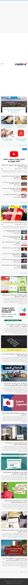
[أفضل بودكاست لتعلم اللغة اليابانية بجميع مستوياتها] (24, 243)
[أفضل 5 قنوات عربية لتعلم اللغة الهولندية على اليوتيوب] (21, 133)
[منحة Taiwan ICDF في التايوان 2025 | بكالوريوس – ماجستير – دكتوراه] (14, 314)
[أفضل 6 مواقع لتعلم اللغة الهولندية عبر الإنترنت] (24, 196)
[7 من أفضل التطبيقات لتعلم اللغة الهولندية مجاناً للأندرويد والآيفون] (24, 177)
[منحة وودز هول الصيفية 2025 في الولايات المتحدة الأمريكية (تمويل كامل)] (24, 255)
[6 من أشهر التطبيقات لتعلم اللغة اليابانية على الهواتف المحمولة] (14, 343)
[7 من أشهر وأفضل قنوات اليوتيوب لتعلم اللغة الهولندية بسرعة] (14, 155)
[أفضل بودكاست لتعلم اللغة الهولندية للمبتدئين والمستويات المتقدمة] (7, 120)
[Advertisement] (14, 16)
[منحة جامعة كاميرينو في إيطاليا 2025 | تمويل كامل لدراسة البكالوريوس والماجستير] (14, 548)
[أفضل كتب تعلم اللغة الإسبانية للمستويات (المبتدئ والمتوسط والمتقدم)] (14, 490)
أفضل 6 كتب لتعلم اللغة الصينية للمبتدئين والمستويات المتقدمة (11, 189)
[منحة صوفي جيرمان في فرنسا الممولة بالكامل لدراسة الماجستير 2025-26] (24, 238)
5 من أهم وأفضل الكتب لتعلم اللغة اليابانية (15, 222)
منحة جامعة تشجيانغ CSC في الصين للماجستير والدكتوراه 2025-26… (12, 231)
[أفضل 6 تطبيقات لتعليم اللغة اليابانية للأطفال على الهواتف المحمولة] (14, 284)
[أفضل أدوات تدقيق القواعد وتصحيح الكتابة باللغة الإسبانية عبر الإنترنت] (14, 462)
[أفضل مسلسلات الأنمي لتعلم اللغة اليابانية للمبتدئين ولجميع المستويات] (24, 261)
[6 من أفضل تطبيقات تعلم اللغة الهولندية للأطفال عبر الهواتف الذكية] (7, 133)
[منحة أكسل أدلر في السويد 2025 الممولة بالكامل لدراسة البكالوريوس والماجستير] (14, 373)
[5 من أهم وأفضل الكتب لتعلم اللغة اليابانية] (14, 213)
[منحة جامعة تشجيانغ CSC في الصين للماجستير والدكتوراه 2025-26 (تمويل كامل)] (24, 232)
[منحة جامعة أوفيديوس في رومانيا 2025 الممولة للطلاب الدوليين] (14, 432)
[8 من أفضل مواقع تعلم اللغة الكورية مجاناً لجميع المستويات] (21, 120)
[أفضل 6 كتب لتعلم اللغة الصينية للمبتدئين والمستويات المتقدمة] (24, 190)
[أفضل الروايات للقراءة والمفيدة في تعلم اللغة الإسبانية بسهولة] (14, 519)
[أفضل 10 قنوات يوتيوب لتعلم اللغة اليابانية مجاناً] (24, 249)
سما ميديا (9, 582)
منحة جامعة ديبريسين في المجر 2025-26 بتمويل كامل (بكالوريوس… (11, 183)
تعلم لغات (25, 149)
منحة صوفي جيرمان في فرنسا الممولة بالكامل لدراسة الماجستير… (11, 237)
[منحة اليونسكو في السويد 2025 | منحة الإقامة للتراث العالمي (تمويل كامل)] (14, 104)
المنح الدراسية (14, 97)
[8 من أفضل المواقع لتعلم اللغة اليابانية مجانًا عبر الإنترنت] (14, 403)
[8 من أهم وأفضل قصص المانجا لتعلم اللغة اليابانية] (24, 266)
